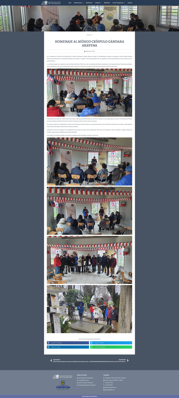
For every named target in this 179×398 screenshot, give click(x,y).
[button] (68, 342)
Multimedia (107, 2)
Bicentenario (89, 2)
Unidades (97, 2)
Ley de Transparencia (118, 2)
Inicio (70, 2)
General (89, 35)
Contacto (130, 2)
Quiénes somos (78, 2)
